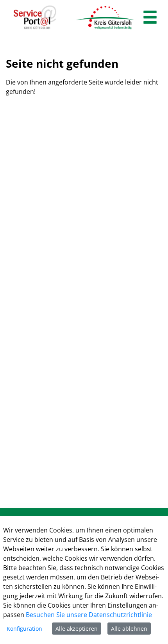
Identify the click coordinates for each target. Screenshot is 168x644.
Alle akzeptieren (76, 628)
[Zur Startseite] (35, 17)
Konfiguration (24, 628)
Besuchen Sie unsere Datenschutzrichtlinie (89, 614)
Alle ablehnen (129, 628)
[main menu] (150, 18)
